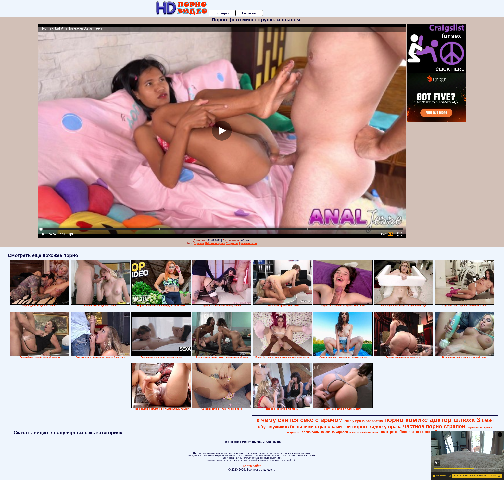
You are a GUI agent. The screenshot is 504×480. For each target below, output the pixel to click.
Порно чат (249, 13)
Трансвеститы (248, 243)
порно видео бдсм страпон (364, 432)
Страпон (199, 243)
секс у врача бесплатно (363, 421)
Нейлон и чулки (215, 243)
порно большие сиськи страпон (325, 432)
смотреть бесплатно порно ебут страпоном (421, 432)
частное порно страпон (434, 426)
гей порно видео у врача (372, 426)
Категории (222, 13)
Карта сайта (252, 466)
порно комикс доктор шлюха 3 (432, 419)
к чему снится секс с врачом (299, 419)
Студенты (232, 243)
